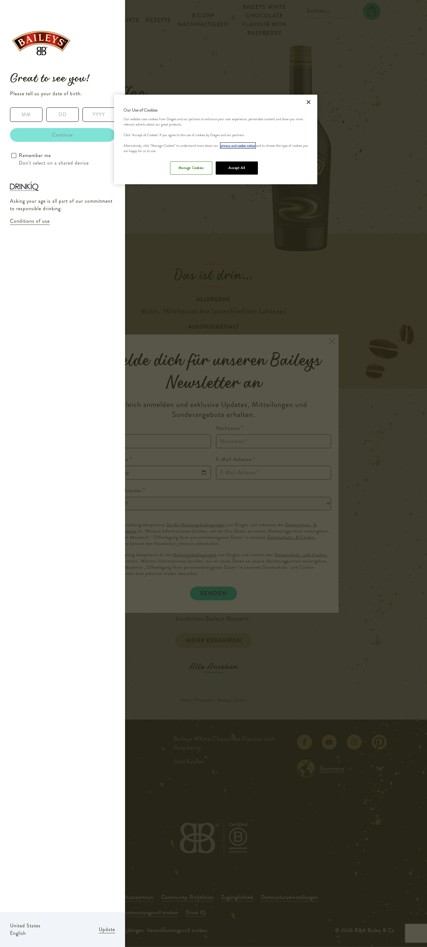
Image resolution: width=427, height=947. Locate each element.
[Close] (308, 102)
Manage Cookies (191, 167)
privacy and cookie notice (238, 145)
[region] (215, 139)
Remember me (35, 155)
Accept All (237, 167)
